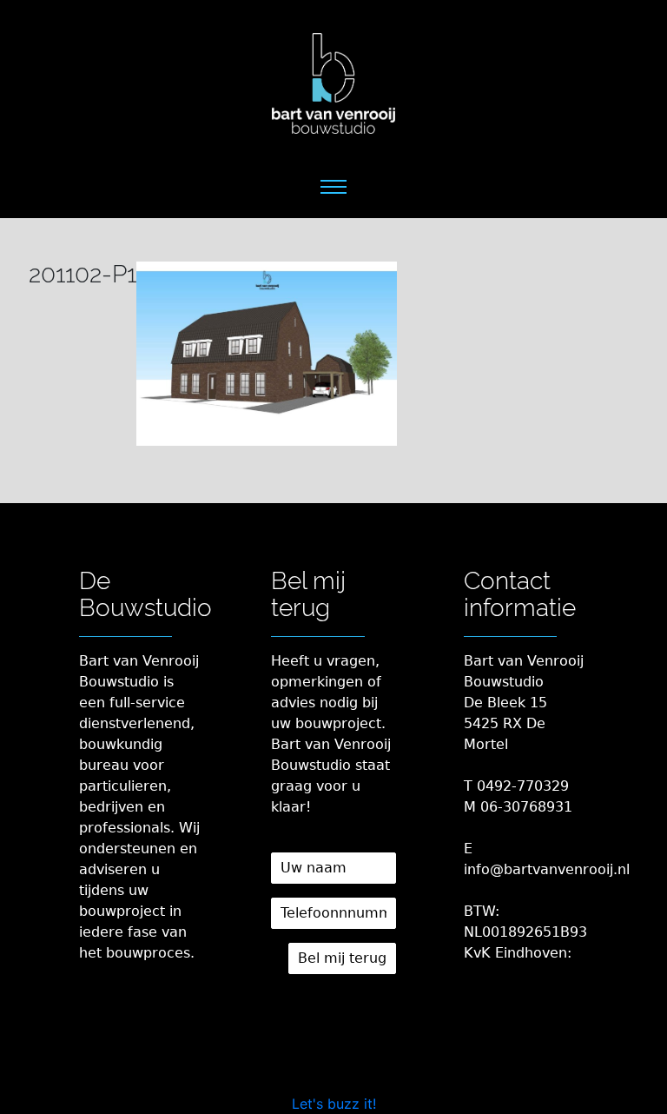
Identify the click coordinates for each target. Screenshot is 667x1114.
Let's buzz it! (334, 1103)
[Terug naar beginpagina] (333, 83)
